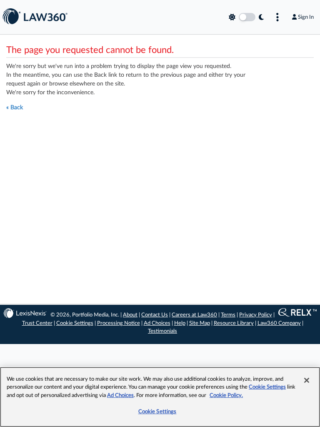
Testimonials (162, 331)
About (130, 315)
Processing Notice (118, 323)
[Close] (307, 380)
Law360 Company (279, 323)
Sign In (306, 17)
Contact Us (154, 315)
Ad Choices (157, 323)
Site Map (199, 323)
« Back (14, 108)
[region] (160, 397)
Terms (228, 315)
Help (179, 323)
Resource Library (234, 323)
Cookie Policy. (226, 395)
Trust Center (37, 323)
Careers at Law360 (194, 315)
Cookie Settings (74, 323)
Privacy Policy (255, 315)
